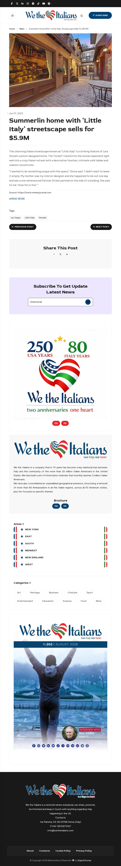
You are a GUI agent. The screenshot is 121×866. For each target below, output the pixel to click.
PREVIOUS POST (24, 226)
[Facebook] (11, 4)
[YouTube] (43, 4)
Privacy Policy (84, 850)
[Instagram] (27, 4)
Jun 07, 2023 (16, 113)
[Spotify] (49, 4)
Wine (98, 601)
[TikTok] (38, 4)
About (30, 850)
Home (12, 29)
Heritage (35, 592)
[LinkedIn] (22, 4)
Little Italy (30, 217)
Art (19, 592)
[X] (17, 4)
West (21, 29)
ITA (56, 423)
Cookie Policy (63, 850)
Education (48, 601)
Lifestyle (72, 592)
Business (53, 592)
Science (67, 601)
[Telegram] (33, 4)
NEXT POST (102, 226)
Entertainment (25, 601)
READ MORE (18, 198)
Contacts (44, 850)
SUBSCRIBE (101, 15)
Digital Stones (84, 860)
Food (83, 601)
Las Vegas (16, 217)
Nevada (42, 217)
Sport (90, 592)
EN (65, 423)
